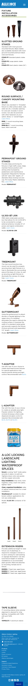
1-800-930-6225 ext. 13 (10, 644)
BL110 (8, 420)
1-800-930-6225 (8, 641)
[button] (24, 4)
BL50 (24, 374)
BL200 (14, 420)
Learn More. (6, 119)
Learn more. (10, 228)
